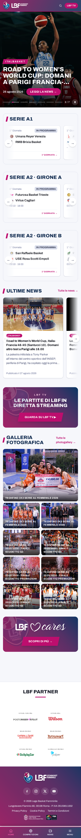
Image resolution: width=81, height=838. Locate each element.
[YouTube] (54, 791)
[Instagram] (36, 791)
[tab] (7, 102)
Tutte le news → (68, 290)
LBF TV (71, 5)
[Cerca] (60, 6)
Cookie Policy (37, 811)
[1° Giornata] (33, 142)
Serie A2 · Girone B (36, 235)
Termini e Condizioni (58, 811)
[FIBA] (51, 817)
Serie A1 (21, 119)
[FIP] (33, 817)
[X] (45, 791)
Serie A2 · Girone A (36, 177)
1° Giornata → (49, 155)
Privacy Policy (19, 811)
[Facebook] (27, 791)
